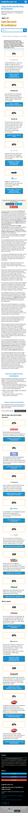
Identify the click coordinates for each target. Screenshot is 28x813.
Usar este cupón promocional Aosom (13, 687)
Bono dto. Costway (14, 573)
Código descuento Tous (14, 135)
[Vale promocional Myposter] (14, 509)
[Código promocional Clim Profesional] (14, 731)
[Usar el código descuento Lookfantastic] (14, 60)
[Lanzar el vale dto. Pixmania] (14, 613)
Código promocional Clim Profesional (13, 742)
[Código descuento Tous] (14, 119)
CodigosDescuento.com (9, 2)
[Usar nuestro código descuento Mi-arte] (14, 482)
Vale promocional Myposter (14, 520)
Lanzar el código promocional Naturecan (14, 163)
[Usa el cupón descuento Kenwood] (14, 91)
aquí (9, 808)
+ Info (14, 12)
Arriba (5, 803)
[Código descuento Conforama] (14, 429)
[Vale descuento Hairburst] (14, 535)
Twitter (14, 773)
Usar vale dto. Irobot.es (14, 596)
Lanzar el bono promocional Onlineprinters (14, 658)
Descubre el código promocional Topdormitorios (14, 191)
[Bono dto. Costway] (14, 560)
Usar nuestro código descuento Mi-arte (14, 494)
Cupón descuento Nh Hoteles (14, 467)
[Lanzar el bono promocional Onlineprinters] (14, 641)
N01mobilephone (20, 411)
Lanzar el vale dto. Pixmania (14, 626)
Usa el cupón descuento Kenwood (14, 104)
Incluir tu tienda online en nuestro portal (11, 799)
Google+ (14, 207)
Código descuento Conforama (14, 439)
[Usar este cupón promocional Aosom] (14, 674)
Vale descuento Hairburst (14, 546)
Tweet (19, 204)
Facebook (10, 204)
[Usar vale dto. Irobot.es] (14, 587)
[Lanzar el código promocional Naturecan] (14, 151)
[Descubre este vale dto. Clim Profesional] (14, 702)
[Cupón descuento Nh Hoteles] (14, 454)
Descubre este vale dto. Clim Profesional (14, 715)
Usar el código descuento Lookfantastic (14, 75)
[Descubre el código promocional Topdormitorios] (14, 178)
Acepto (17, 811)
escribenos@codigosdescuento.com (14, 758)
